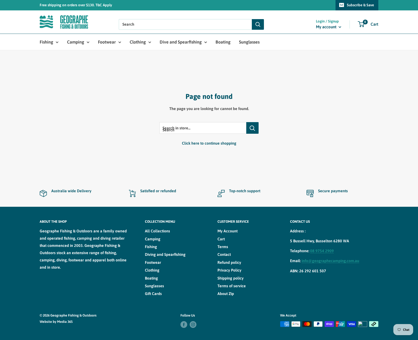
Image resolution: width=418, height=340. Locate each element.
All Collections (157, 231)
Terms (222, 246)
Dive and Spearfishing (181, 41)
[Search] (258, 24)
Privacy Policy (229, 270)
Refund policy (229, 262)
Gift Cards (153, 293)
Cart (221, 239)
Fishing (46, 41)
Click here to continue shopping (209, 143)
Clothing (138, 41)
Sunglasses (249, 41)
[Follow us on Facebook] (183, 324)
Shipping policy (230, 278)
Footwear (107, 41)
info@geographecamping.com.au (330, 261)
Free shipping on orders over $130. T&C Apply (76, 5)
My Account (227, 231)
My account (326, 26)
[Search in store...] (252, 128)
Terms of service (231, 286)
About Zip (225, 293)
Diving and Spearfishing (165, 254)
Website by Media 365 (56, 322)
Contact (224, 254)
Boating (223, 41)
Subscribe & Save (360, 5)
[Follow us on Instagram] (193, 324)
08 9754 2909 (322, 251)
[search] (185, 24)
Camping (75, 41)
